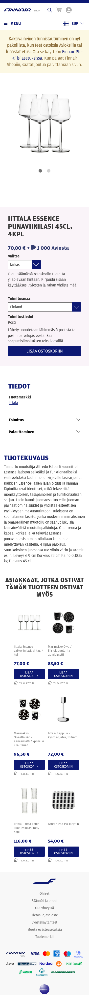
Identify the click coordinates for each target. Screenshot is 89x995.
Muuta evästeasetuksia (44, 929)
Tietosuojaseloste (44, 915)
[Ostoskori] (59, 10)
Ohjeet (44, 893)
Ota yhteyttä (44, 908)
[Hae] (49, 10)
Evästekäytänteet (44, 922)
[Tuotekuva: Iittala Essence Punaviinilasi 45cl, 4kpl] (44, 123)
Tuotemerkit (44, 936)
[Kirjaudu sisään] (69, 10)
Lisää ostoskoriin (44, 351)
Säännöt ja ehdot (45, 900)
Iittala (13, 402)
